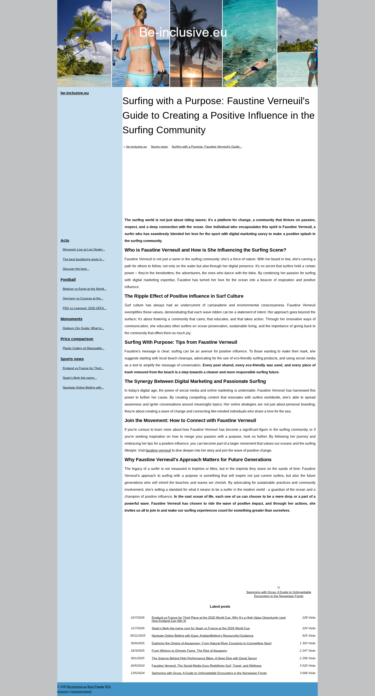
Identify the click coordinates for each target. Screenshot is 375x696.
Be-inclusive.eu (77, 686)
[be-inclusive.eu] (187, 43)
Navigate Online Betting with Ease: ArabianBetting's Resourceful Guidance (202, 635)
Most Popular (95, 686)
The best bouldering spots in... (83, 259)
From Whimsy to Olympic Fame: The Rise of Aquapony (189, 650)
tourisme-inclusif (81, 691)
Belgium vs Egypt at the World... (85, 288)
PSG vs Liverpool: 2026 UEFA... (84, 308)
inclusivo (62, 691)
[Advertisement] (220, 181)
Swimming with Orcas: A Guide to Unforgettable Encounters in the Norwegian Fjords (278, 594)
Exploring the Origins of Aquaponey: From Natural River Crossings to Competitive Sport (211, 643)
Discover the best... (76, 268)
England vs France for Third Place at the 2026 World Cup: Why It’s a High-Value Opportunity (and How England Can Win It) (219, 619)
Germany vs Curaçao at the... (83, 298)
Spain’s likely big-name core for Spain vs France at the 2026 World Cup (201, 628)
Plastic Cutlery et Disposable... (83, 348)
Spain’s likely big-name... (80, 377)
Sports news (159, 146)
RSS (108, 686)
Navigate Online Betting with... (83, 387)
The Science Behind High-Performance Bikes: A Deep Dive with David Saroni (204, 658)
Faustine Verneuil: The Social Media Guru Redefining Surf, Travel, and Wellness (207, 665)
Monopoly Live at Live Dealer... (84, 249)
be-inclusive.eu (136, 146)
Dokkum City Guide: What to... (83, 328)
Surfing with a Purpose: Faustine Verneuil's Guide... (207, 146)
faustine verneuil (158, 450)
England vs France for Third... (83, 368)
